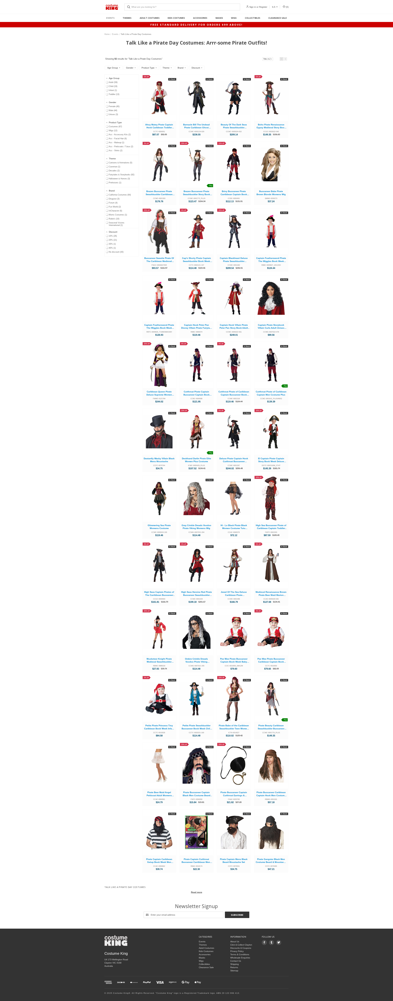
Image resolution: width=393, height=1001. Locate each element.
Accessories (200, 17)
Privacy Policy (237, 951)
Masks (219, 17)
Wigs (234, 17)
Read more (196, 892)
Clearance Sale (277, 17)
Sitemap (234, 970)
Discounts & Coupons (240, 948)
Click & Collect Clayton (241, 945)
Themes (127, 17)
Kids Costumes (176, 17)
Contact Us (235, 961)
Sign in (252, 7)
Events (110, 17)
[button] (281, 59)
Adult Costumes (150, 17)
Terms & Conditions (239, 954)
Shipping (234, 964)
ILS (274, 7)
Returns (234, 967)
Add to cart (159, 101)
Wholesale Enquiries (240, 957)
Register (263, 7)
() (287, 7)
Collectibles (252, 17)
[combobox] (182, 7)
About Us (234, 941)
